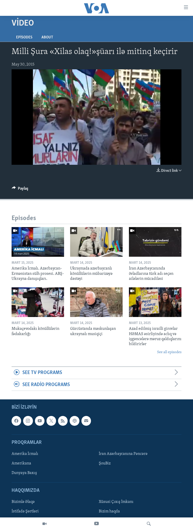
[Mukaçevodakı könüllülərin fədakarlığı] (38, 302)
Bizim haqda (109, 512)
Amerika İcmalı (25, 454)
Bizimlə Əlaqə (23, 502)
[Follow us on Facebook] (16, 421)
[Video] (44, 523)
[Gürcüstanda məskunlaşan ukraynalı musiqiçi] (96, 302)
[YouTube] (96, 523)
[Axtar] (148, 523)
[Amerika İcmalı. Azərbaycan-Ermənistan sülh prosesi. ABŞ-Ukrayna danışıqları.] (38, 242)
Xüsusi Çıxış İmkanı (116, 502)
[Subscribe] (86, 421)
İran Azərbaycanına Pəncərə (123, 454)
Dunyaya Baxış (24, 473)
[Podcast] (74, 421)
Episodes (24, 37)
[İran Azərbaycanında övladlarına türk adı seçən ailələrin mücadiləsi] (155, 242)
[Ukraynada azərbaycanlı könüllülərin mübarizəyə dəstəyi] (96, 242)
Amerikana (21, 463)
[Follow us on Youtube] (39, 421)
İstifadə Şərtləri (25, 512)
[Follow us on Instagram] (28, 421)
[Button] (20, 189)
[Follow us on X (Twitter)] (51, 421)
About (47, 37)
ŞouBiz (105, 463)
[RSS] (63, 421)
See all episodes (169, 352)
